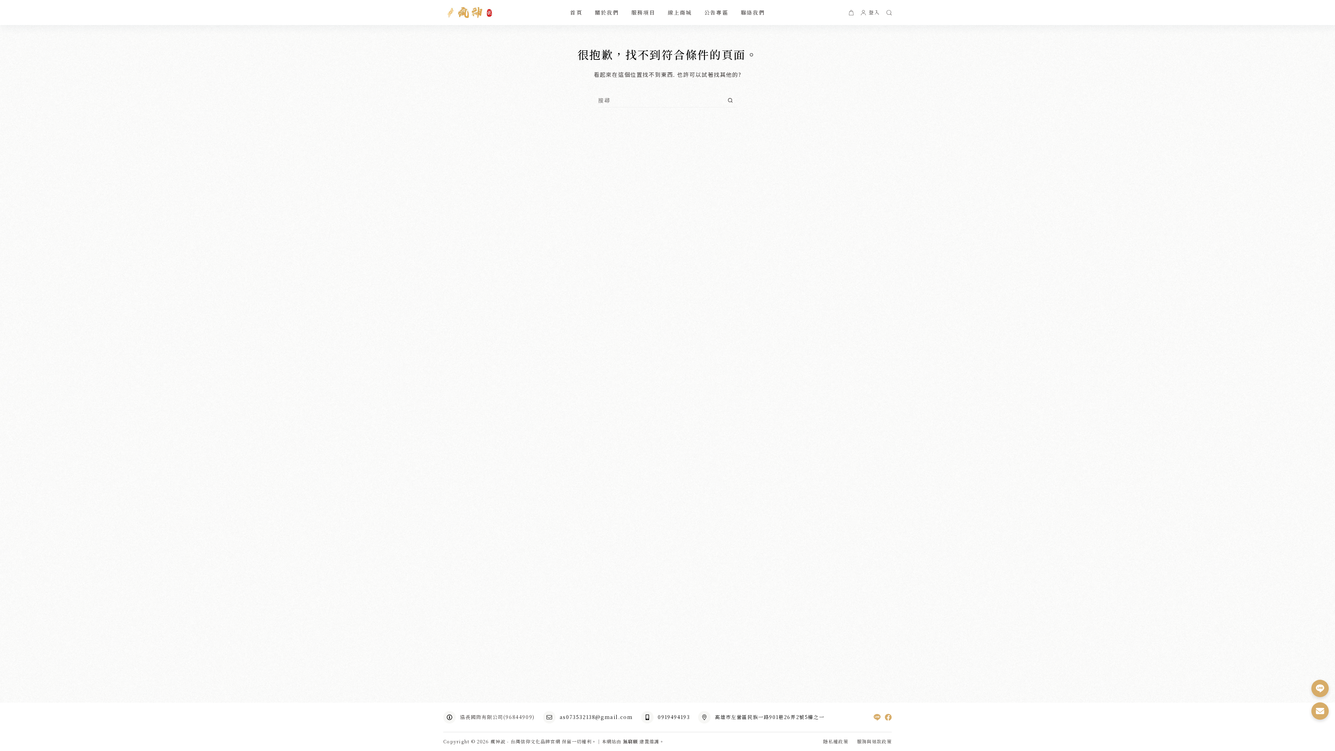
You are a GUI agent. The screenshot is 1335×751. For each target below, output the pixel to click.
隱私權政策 (835, 742)
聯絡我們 (753, 12)
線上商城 (680, 12)
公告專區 (716, 12)
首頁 (576, 12)
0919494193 (674, 716)
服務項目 (643, 12)
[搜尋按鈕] (730, 100)
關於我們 (607, 12)
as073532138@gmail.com (596, 716)
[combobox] (660, 100)
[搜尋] (889, 12)
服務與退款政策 (874, 742)
